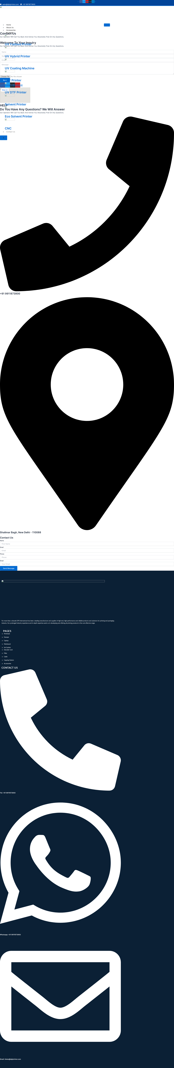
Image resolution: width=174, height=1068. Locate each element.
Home (8, 25)
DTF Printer (13, 80)
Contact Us (10, 132)
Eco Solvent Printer (18, 116)
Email (1, 547)
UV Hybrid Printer (17, 56)
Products (9, 33)
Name (2, 540)
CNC (8, 128)
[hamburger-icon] (107, 24)
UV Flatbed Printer (18, 44)
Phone (2, 554)
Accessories (11, 30)
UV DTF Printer (15, 92)
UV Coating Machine (19, 68)
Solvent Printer (15, 104)
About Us (9, 27)
